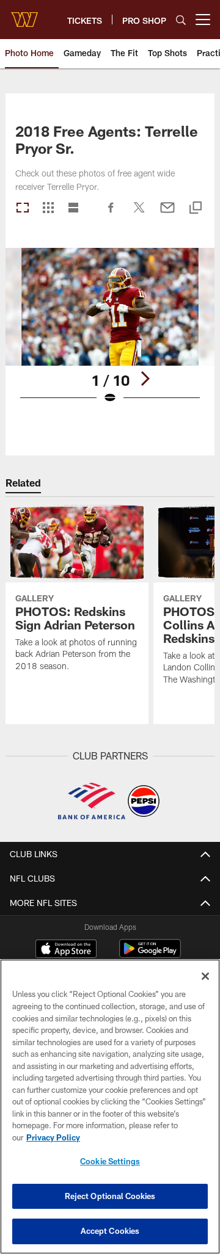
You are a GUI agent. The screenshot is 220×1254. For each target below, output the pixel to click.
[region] (110, 1106)
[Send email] (167, 213)
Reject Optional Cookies (110, 1196)
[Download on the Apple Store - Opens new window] (66, 950)
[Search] (181, 20)
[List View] (73, 208)
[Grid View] (48, 208)
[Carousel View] (22, 208)
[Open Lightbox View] (110, 333)
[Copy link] (195, 208)
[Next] (145, 378)
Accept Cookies (110, 1231)
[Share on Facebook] (111, 213)
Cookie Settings (110, 1161)
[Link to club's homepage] (24, 14)
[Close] (205, 976)
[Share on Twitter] (139, 213)
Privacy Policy (53, 1137)
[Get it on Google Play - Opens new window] (150, 954)
